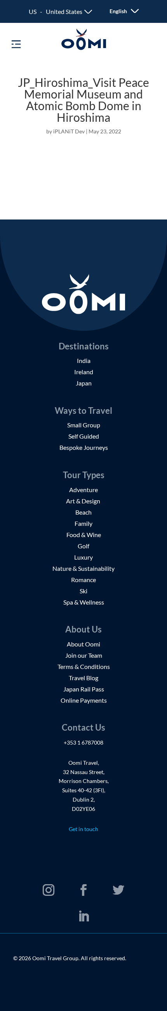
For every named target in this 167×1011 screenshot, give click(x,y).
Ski (83, 591)
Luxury (83, 557)
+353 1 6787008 (83, 742)
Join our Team (83, 655)
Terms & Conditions (83, 666)
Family (83, 523)
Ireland (83, 371)
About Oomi (83, 644)
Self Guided (83, 436)
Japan (84, 383)
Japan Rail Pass (83, 689)
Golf (83, 546)
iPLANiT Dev (69, 131)
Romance (83, 579)
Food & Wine (83, 534)
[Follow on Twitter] (118, 890)
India (83, 360)
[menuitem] (119, 11)
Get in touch (83, 829)
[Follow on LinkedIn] (83, 916)
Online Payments (84, 700)
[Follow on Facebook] (83, 890)
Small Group (83, 425)
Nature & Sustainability (83, 568)
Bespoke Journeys (83, 447)
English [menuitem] (118, 11)
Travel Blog (83, 677)
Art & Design (83, 501)
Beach (83, 512)
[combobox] (60, 11)
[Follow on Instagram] (48, 890)
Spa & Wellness (83, 602)
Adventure (83, 489)
